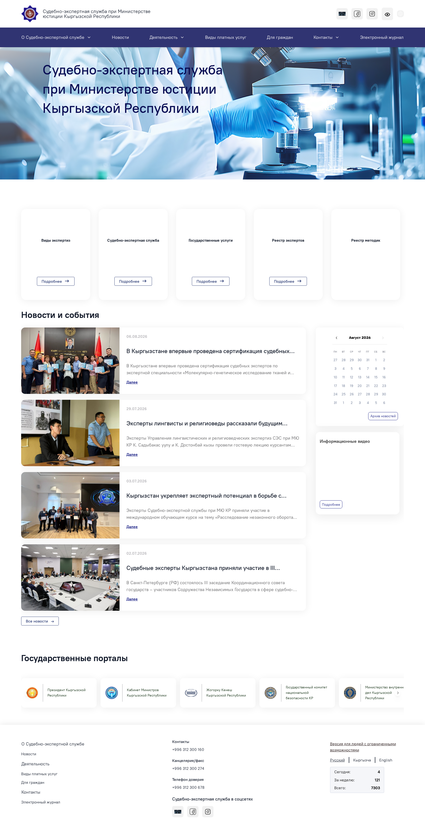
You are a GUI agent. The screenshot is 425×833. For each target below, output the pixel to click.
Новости (28, 753)
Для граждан (32, 782)
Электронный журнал (40, 802)
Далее (132, 382)
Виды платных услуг (39, 773)
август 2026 (360, 338)
